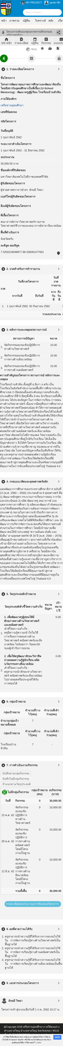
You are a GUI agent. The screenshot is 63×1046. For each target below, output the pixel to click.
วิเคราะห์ (40, 20)
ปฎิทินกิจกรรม (27, 22)
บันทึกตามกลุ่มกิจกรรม (15, 773)
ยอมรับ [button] (57, 1037)
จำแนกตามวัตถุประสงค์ (16, 784)
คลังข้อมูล (51, 22)
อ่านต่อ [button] (38, 1043)
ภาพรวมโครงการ (14, 22)
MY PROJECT (31, 2)
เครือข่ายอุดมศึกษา (12, 105)
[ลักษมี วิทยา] (4, 1001)
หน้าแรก (4, 22)
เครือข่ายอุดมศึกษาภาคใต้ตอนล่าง (41, 1026)
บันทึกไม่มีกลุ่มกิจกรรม (15, 778)
